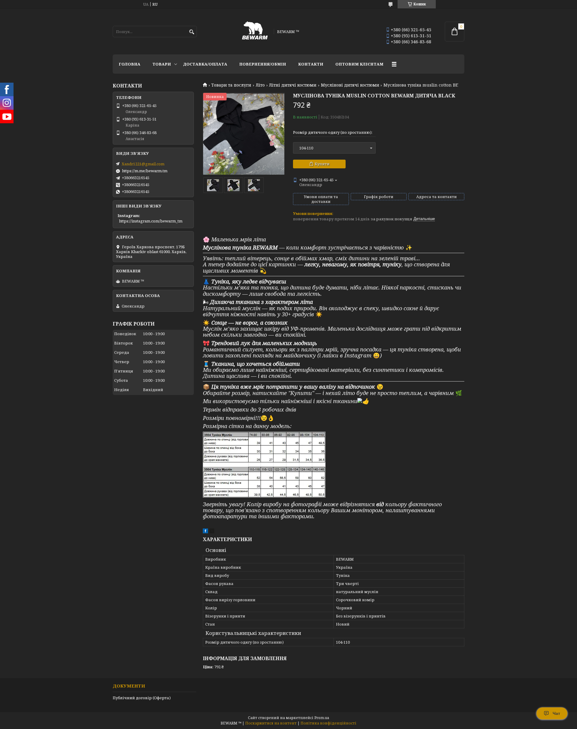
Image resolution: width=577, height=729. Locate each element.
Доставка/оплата (205, 64)
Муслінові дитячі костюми (350, 85)
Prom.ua (321, 717)
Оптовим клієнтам (359, 64)
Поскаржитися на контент (271, 723)
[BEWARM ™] (255, 31)
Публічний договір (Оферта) (142, 697)
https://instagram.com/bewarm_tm (150, 221)
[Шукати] (191, 32)
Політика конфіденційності (328, 723)
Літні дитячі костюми (292, 85)
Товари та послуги (231, 85)
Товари (161, 64)
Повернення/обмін (262, 64)
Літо (260, 85)
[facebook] (205, 531)
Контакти (310, 64)
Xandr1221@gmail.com (143, 163)
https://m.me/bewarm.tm (144, 170)
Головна (129, 64)
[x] (211, 531)
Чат (556, 713)
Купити (322, 164)
